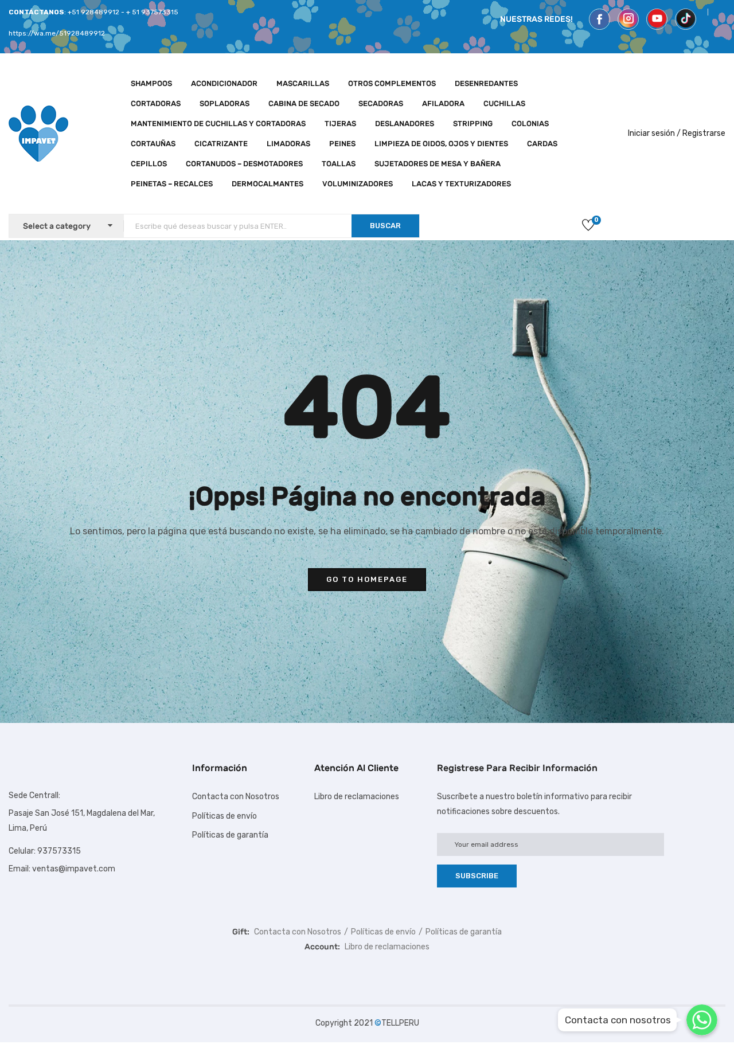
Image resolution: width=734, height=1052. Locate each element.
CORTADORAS (156, 103)
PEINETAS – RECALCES (172, 183)
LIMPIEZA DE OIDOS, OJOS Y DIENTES (441, 143)
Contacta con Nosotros (235, 796)
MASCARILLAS (302, 83)
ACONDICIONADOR (224, 83)
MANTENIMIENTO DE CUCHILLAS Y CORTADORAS (218, 123)
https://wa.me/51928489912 (57, 33)
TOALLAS (339, 163)
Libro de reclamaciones (356, 796)
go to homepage (367, 579)
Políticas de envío (224, 816)
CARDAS (542, 143)
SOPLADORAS (224, 103)
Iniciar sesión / (654, 133)
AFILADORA (443, 103)
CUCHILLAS (504, 103)
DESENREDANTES (486, 83)
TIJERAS (340, 123)
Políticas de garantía (230, 835)
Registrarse (703, 133)
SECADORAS (380, 103)
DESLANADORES (404, 123)
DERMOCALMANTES (267, 183)
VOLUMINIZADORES (357, 183)
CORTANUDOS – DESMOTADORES (244, 163)
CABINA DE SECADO (303, 103)
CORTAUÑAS (153, 143)
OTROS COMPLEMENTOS (392, 83)
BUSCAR (385, 225)
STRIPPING (473, 123)
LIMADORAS (288, 143)
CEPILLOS (149, 163)
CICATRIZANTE (221, 143)
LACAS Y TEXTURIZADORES (461, 183)
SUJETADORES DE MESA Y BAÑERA (437, 163)
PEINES (342, 143)
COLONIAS (530, 123)
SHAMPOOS (151, 83)
